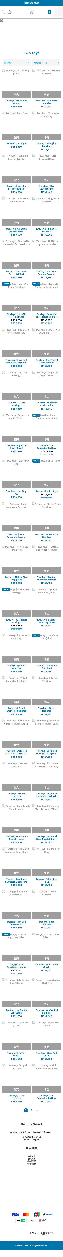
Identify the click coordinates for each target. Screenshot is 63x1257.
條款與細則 (31, 1163)
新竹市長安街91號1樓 (31, 1137)
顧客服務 (31, 1156)
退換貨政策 (31, 1161)
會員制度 (31, 1158)
